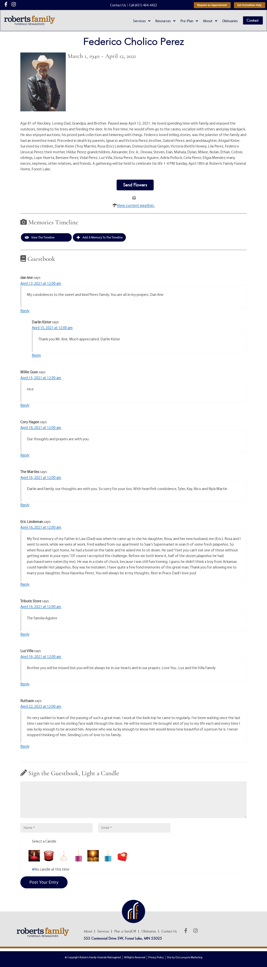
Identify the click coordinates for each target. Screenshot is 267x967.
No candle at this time (51, 869)
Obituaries (230, 21)
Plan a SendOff (125, 931)
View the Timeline (42, 237)
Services (139, 21)
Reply (24, 310)
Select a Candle (44, 841)
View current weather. (136, 205)
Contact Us (169, 931)
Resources (163, 21)
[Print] (134, 198)
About (208, 21)
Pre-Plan (186, 21)
